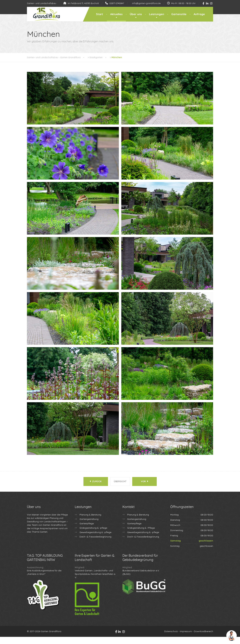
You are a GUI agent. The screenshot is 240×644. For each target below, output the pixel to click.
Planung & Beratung (90, 514)
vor (143, 481)
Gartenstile (178, 14)
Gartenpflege (87, 523)
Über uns (136, 14)
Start (99, 14)
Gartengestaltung (89, 519)
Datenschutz (171, 631)
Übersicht (120, 481)
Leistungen (156, 14)
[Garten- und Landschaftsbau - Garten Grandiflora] (44, 14)
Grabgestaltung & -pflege (93, 527)
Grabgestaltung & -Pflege (141, 527)
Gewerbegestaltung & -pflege (95, 532)
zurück (96, 481)
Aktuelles (116, 14)
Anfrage (199, 14)
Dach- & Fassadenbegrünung (95, 536)
